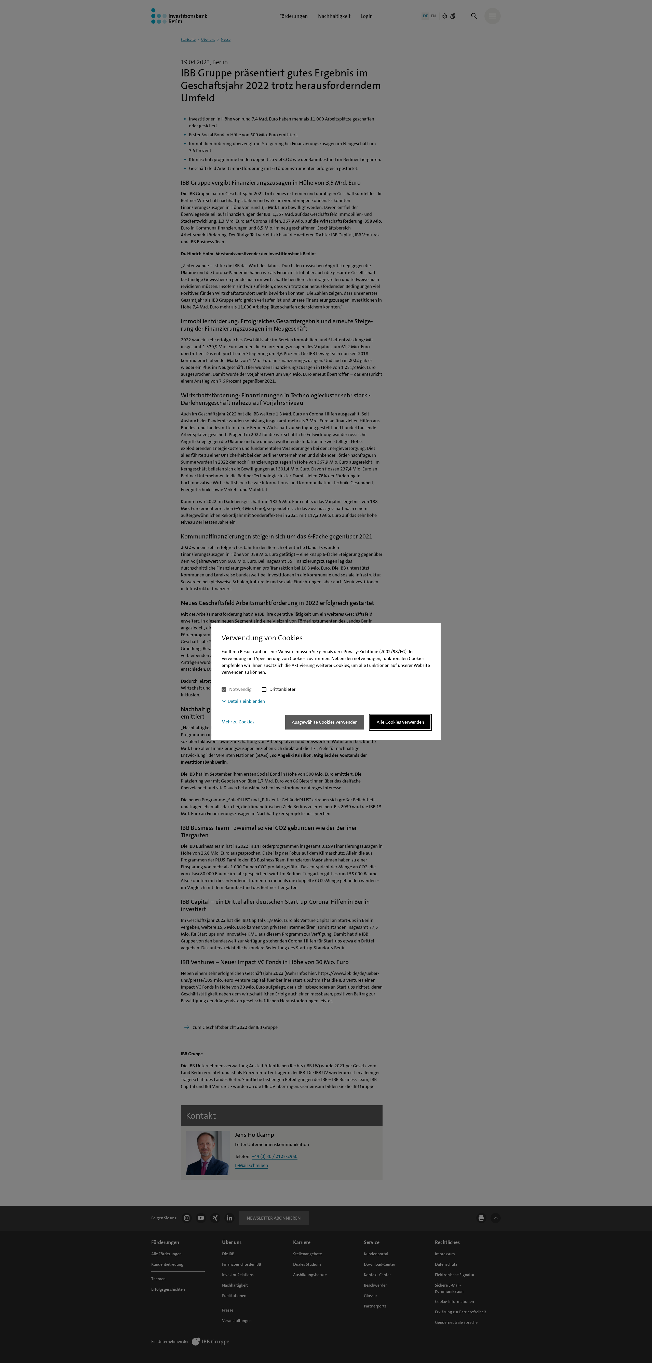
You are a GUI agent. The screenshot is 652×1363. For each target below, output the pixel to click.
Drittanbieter (282, 689)
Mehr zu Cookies (238, 722)
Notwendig (240, 689)
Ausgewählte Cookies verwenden (325, 722)
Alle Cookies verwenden (400, 722)
